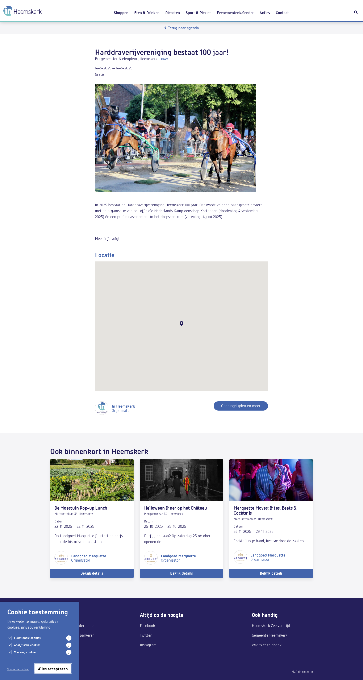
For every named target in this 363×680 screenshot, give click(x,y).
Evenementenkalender (235, 12)
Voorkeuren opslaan (18, 669)
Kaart (164, 59)
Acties (265, 12)
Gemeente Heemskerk (269, 635)
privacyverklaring (35, 627)
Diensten (172, 12)
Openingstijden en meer (240, 405)
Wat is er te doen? (266, 644)
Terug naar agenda (183, 27)
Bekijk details (91, 573)
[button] (181, 323)
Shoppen (121, 12)
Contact (282, 12)
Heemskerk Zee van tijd (271, 625)
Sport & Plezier (198, 12)
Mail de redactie (302, 671)
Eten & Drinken (146, 12)
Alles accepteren (53, 668)
